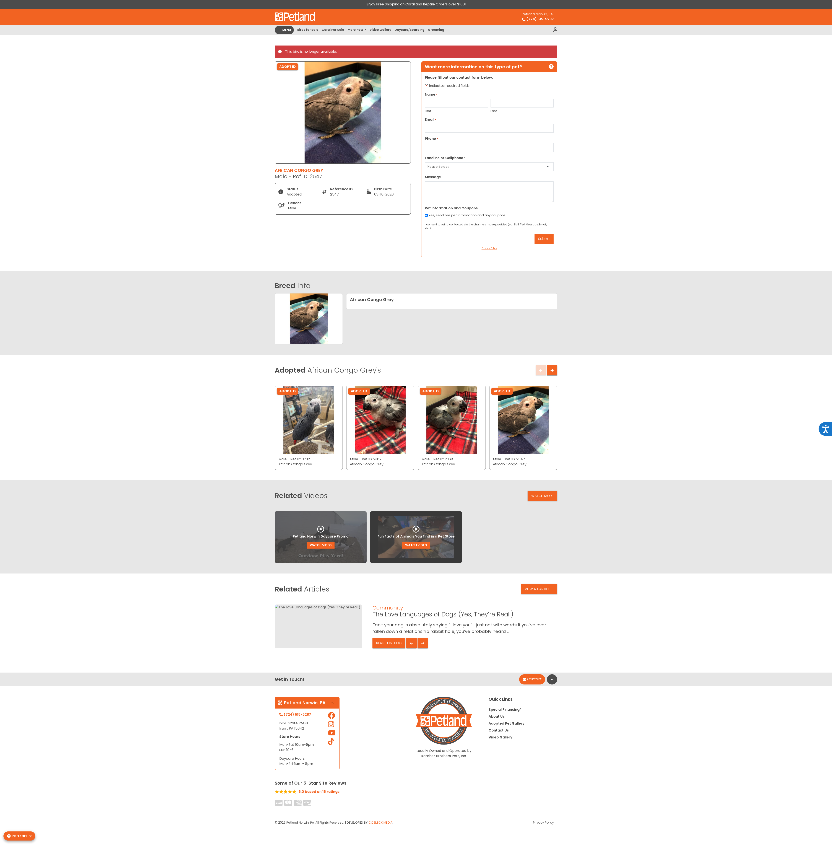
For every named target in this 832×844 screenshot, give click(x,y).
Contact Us (499, 730)
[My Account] (555, 30)
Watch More (542, 495)
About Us (497, 716)
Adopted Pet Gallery (507, 723)
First (428, 111)
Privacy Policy (543, 822)
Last (494, 111)
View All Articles (539, 589)
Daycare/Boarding (409, 30)
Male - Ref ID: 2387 (366, 459)
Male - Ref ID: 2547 (509, 459)
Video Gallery (380, 30)
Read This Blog (389, 642)
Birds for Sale (307, 30)
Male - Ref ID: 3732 (294, 459)
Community (387, 607)
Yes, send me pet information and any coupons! (467, 215)
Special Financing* (505, 709)
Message (433, 176)
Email (430, 119)
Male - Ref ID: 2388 (437, 459)
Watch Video (321, 545)
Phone (431, 138)
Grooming (436, 30)
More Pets (356, 30)
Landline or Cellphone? (445, 157)
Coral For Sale (333, 30)
